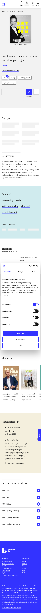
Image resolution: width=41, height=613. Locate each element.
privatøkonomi (9, 212)
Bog (4, 77)
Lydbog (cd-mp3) (8, 83)
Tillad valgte (20, 339)
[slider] (20, 30)
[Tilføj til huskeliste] (36, 92)
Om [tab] (33, 272)
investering (7, 200)
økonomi (25, 206)
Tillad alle (20, 333)
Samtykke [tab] (7, 272)
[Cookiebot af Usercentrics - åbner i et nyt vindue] (29, 266)
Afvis (20, 346)
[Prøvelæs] (29, 92)
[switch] (36, 311)
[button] (20, 490)
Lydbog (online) (25, 78)
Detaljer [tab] (20, 272)
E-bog (13, 78)
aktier (19, 200)
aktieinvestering (10, 206)
